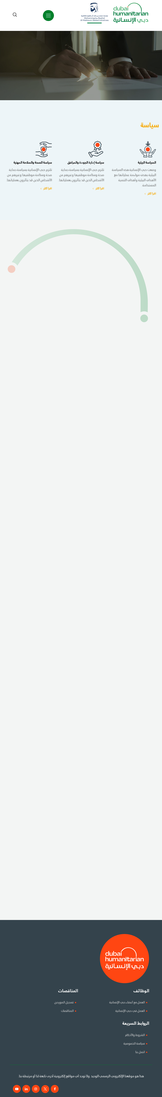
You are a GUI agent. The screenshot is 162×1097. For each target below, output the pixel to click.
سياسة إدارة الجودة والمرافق (86, 163)
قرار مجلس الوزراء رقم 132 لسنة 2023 (137, 668)
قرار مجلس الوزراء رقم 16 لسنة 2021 (137, 657)
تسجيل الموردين (64, 1002)
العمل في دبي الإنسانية (130, 1011)
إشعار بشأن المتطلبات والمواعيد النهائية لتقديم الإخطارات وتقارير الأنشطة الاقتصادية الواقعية (103, 520)
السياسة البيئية (147, 163)
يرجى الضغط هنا (141, 301)
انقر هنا (97, 906)
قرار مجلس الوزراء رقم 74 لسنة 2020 (137, 624)
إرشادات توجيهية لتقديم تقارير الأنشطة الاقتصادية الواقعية (124, 542)
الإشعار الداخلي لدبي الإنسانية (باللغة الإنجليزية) (130, 510)
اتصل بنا (140, 1052)
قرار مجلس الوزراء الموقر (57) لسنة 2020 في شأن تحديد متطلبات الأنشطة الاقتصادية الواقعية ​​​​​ (102, 488)
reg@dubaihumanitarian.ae (60, 460)
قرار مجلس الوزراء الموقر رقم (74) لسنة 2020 (131, 717)
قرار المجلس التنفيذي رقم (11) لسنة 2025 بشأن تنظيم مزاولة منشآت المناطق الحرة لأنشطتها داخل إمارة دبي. (93, 810)
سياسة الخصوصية (134, 1043)
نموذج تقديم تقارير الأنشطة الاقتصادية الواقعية (130, 531)
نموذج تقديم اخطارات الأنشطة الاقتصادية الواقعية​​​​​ (129, 553)
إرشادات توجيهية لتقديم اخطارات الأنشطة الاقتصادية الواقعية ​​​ (122, 564)
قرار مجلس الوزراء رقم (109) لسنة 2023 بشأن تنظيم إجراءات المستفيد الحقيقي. (111, 750)
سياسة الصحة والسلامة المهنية (33, 163)
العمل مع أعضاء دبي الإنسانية (127, 1002)
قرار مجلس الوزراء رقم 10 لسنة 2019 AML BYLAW (128, 597)
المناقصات (67, 1011)
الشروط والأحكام (135, 1035)
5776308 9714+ (149, 466)
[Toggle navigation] (48, 15)
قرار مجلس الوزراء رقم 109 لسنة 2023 (136, 679)
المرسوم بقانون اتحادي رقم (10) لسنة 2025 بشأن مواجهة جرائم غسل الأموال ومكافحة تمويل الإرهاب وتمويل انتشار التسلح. (85, 800)
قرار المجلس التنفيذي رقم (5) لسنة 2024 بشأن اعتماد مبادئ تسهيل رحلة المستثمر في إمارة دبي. (99, 778)
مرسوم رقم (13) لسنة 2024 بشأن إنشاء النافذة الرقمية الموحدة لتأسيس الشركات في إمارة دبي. (101, 789)
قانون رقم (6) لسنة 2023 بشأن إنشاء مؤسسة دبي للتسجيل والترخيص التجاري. (112, 739)
